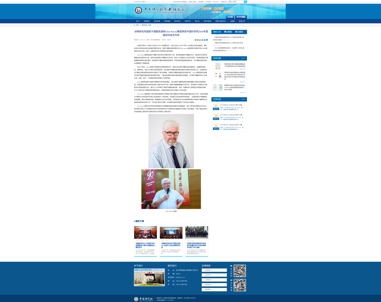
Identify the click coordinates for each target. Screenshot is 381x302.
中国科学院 (224, 1)
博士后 (197, 21)
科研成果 (167, 21)
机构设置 (157, 21)
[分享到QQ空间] (202, 40)
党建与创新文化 (220, 21)
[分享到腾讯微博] (204, 40)
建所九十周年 (192, 1)
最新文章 (139, 221)
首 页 (138, 21)
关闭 (169, 40)
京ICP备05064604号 (189, 298)
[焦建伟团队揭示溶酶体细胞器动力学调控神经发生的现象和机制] (218, 66)
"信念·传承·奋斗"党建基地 (180, 1)
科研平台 (188, 21)
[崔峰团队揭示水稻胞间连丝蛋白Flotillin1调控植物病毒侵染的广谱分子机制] (218, 87)
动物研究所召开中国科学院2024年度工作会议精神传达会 (170, 245)
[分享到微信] (198, 40)
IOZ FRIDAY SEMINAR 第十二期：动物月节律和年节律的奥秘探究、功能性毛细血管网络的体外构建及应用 (232, 125)
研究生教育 (207, 21)
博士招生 (228, 32)
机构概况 (147, 21)
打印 (164, 40)
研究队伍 (177, 21)
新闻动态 (144, 25)
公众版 (230, 17)
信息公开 (242, 21)
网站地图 (201, 1)
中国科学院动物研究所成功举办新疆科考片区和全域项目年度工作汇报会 (196, 245)
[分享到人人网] (207, 40)
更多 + (243, 58)
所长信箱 (208, 1)
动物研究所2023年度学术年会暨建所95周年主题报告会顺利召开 (145, 245)
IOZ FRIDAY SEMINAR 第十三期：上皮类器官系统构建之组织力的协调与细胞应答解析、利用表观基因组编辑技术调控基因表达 (232, 115)
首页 (137, 25)
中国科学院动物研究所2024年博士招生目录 (228, 38)
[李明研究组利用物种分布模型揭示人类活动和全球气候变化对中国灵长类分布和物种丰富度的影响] (218, 74)
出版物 (232, 21)
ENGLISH (215, 1)
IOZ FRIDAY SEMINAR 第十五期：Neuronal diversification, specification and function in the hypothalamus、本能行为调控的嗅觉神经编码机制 (232, 105)
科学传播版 (241, 17)
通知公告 (217, 32)
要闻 (149, 25)
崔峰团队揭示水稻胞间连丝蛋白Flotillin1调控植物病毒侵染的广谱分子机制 (234, 87)
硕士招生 (239, 32)
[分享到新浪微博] (200, 40)
